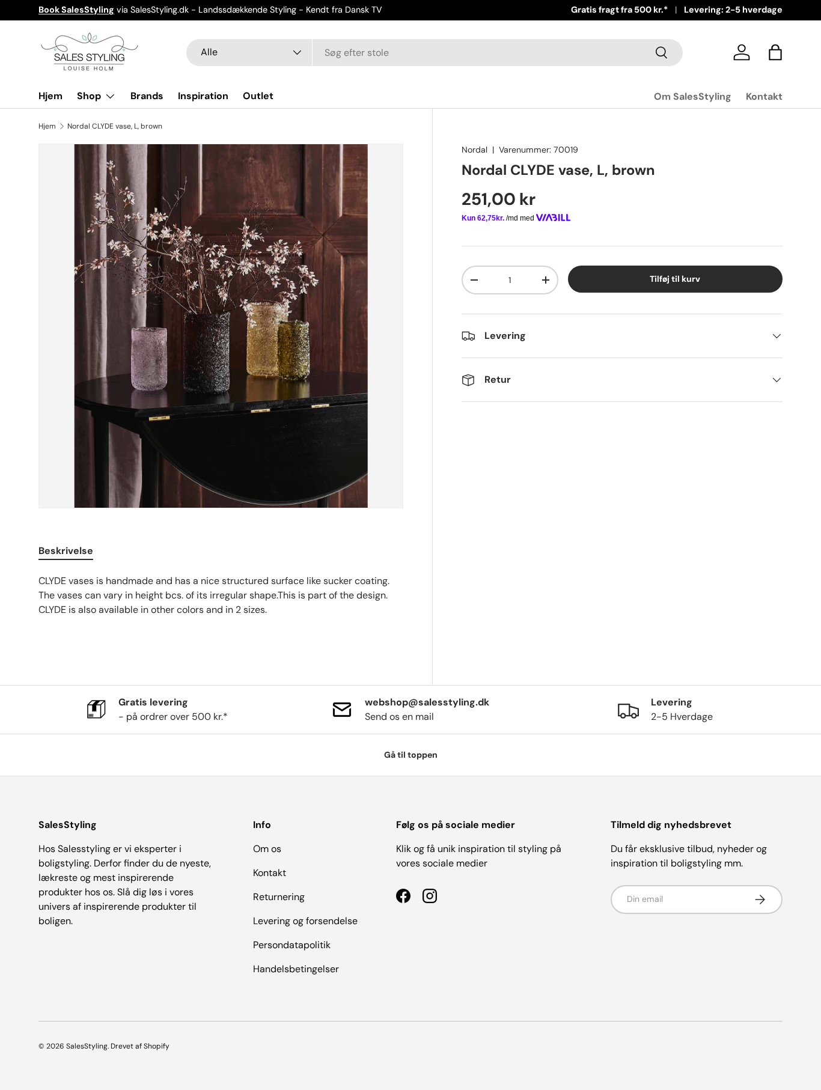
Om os (267, 848)
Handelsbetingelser (296, 969)
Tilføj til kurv (675, 278)
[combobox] (434, 52)
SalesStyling (87, 1046)
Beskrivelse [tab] (65, 550)
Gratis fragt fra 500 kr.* (619, 9)
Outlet (258, 96)
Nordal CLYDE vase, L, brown (114, 126)
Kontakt (764, 96)
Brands (146, 96)
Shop (89, 96)
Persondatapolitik (292, 945)
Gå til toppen (411, 754)
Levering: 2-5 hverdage (733, 9)
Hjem (50, 96)
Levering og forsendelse (305, 921)
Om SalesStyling (692, 96)
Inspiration (203, 96)
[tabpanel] (220, 603)
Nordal (474, 149)
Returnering (279, 897)
